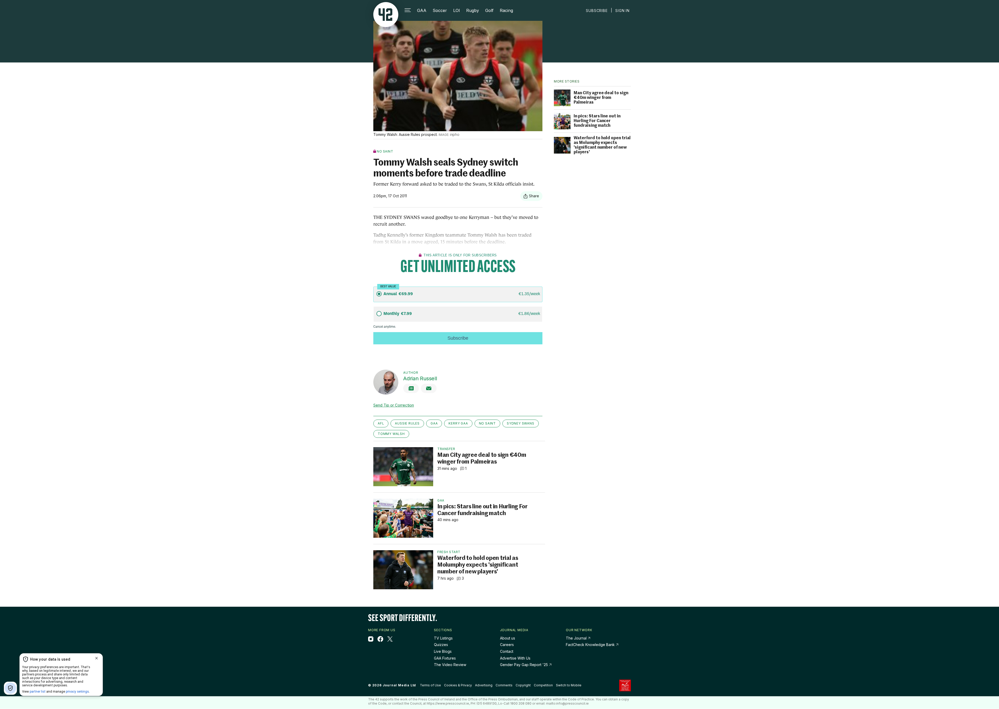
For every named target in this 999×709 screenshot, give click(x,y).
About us (507, 638)
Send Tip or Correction (393, 405)
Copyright (523, 685)
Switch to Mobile (568, 685)
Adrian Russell (420, 378)
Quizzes (441, 644)
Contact (506, 651)
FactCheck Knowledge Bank (591, 644)
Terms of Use (430, 685)
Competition (543, 685)
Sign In (622, 10)
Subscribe (596, 10)
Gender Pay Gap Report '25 (524, 664)
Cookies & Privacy (458, 685)
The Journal (576, 638)
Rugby (472, 10)
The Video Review (450, 664)
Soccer (440, 10)
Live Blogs (443, 651)
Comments (504, 685)
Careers (507, 644)
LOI (456, 10)
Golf (489, 10)
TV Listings (443, 638)
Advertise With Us (515, 658)
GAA (421, 10)
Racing (506, 10)
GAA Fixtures (445, 658)
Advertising (483, 685)
